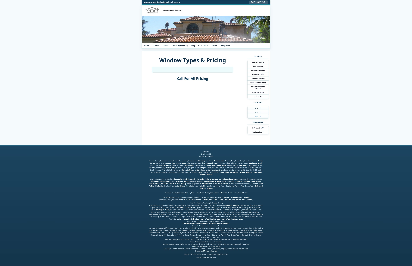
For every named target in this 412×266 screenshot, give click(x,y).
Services (156, 46)
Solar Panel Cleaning (258, 82)
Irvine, (166, 165)
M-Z (258, 116)
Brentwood (214, 179)
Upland (247, 197)
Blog (193, 46)
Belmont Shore (178, 179)
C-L (258, 112)
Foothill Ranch (212, 163)
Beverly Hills (194, 179)
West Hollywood (257, 186)
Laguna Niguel (221, 165)
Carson (236, 179)
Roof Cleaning (258, 66)
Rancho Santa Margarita (187, 170)
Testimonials (258, 132)
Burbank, (222, 179)
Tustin (199, 172)
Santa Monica (204, 186)
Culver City (155, 181)
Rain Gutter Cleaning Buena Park (217, 223)
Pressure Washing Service (258, 87)
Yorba (222, 172)
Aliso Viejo (202, 161)
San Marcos (236, 200)
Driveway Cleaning (180, 46)
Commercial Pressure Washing (206, 251)
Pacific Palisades (206, 184)
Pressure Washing (258, 70)
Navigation (225, 46)
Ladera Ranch (189, 165)
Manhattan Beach (167, 184)
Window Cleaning (258, 78)
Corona (187, 193)
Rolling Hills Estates (156, 186)
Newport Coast (205, 168)
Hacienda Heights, (183, 181)
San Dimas (181, 186)
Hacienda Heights (206, 188)
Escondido (213, 200)
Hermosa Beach (210, 181)
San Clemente (202, 170)
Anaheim (228, 205)
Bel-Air (186, 179)
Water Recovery (258, 92)
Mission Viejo (170, 168)
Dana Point (186, 163)
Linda (227, 172)
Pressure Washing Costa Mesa (232, 219)
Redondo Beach (257, 184)
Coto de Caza (170, 163)
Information (258, 128)
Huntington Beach (255, 163)
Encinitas (205, 200)
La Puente (246, 181)
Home (146, 46)
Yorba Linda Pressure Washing (240, 172)
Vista (243, 200)
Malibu (157, 184)
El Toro (204, 163)
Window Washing (258, 74)
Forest (244, 165)
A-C (258, 108)
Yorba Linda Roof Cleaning (189, 219)
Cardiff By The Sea (187, 200)
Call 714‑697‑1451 (258, 2)
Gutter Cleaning (258, 62)
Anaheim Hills (219, 161)
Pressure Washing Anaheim (210, 219)
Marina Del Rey (180, 184)
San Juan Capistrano (215, 170)
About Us (258, 96)
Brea (232, 161)
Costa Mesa (180, 207)
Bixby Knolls (204, 179)
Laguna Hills (210, 165)
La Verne (254, 181)
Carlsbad (197, 200)
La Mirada (238, 181)
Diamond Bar (165, 181)
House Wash (203, 46)
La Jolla (220, 200)
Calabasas (229, 179)
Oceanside (228, 200)
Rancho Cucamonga (231, 197)
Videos (166, 46)
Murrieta (223, 193)
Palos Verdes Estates (220, 184)
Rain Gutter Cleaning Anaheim (194, 223)
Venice (231, 186)
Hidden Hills (221, 181)
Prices (214, 46)
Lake (240, 165)
